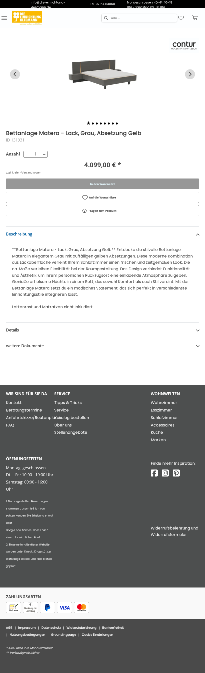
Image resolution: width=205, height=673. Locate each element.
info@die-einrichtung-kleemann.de (48, 4)
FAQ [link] (10, 425)
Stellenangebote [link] (70, 432)
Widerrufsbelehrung (81, 628)
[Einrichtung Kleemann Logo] (27, 18)
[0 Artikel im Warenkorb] (195, 18)
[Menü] (4, 18)
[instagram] (165, 473)
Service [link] (61, 410)
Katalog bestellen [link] (71, 417)
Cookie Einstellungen (97, 634)
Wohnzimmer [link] (164, 403)
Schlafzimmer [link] (164, 417)
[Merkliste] (181, 18)
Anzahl (12, 154)
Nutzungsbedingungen (27, 634)
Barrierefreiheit (113, 628)
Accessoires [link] (162, 425)
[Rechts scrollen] (190, 74)
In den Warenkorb (102, 184)
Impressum (27, 628)
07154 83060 (105, 4)
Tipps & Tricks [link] (68, 403)
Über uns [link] (63, 425)
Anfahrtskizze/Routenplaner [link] (34, 417)
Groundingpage (63, 634)
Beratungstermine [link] (24, 410)
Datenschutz (51, 628)
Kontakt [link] (14, 403)
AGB (9, 628)
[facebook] (154, 473)
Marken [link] (158, 440)
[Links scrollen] (15, 74)
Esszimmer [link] (161, 410)
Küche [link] (157, 432)
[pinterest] (176, 473)
